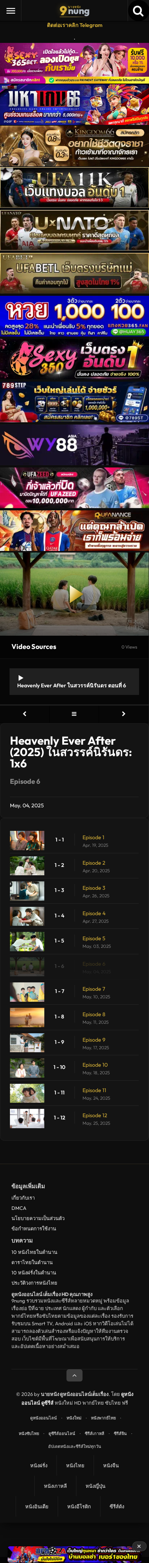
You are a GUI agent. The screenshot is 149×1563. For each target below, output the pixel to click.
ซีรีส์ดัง (117, 1506)
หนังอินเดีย (37, 1506)
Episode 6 (94, 963)
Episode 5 (94, 938)
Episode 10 (95, 1064)
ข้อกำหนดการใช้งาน (33, 1228)
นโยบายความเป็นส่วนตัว (38, 1218)
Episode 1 (93, 837)
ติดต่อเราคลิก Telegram (74, 25)
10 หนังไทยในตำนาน (34, 1252)
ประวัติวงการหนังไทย (34, 1283)
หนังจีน (111, 1465)
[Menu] (10, 10)
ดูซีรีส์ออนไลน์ (62, 1433)
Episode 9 (94, 1039)
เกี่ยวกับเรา (23, 1198)
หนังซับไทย (29, 1433)
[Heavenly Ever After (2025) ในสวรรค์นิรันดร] (74, 714)
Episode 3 (94, 887)
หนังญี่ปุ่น (95, 1486)
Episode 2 (94, 862)
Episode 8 (94, 1014)
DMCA (18, 1208)
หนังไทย (75, 1465)
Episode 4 (94, 913)
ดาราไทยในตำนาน (32, 1262)
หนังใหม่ (73, 1418)
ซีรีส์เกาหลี (94, 1433)
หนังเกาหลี (55, 1486)
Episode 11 (94, 1090)
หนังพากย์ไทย (103, 1418)
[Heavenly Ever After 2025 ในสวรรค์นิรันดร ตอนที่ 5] (24, 714)
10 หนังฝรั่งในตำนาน (33, 1272)
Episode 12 (95, 1115)
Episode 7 (94, 988)
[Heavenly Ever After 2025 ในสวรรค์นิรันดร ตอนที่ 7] (124, 714)
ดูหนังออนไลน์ (43, 1418)
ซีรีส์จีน (120, 1433)
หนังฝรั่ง (38, 1465)
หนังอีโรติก (79, 1506)
